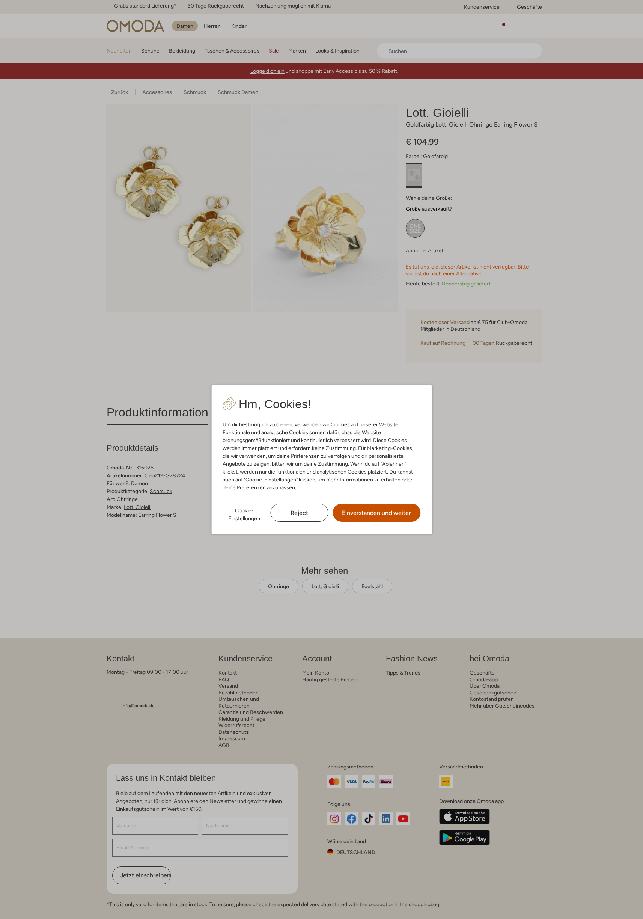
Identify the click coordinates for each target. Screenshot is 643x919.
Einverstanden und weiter (376, 512)
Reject (299, 512)
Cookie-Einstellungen (244, 514)
